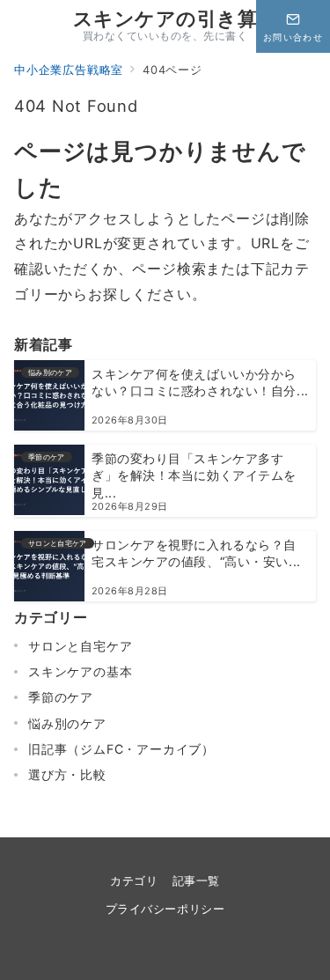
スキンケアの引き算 (165, 18)
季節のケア (60, 696)
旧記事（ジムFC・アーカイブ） (121, 748)
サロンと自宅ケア (80, 645)
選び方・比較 (67, 774)
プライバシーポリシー (165, 909)
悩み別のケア (67, 723)
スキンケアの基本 (80, 671)
